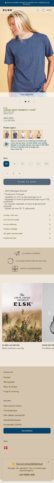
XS (6, 164)
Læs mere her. (17, 149)
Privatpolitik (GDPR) (12, 425)
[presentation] (7, 312)
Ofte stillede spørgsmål (13, 415)
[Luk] (49, 462)
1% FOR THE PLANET (11, 220)
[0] (43, 10)
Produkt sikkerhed (9, 238)
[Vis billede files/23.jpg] (28, 101)
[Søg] (38, 10)
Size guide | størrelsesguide (12, 233)
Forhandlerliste (10, 410)
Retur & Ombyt (10, 387)
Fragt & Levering (11, 391)
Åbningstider (9, 382)
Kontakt (6, 377)
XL (38, 164)
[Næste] (34, 101)
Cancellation (27, 431)
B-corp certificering (9, 224)
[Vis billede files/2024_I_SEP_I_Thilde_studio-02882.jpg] (25, 101)
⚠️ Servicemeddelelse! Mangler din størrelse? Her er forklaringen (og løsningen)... (27, 3)
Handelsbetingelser (12, 420)
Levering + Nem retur (10, 215)
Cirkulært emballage (10, 229)
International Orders (12, 406)
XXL (47, 164)
